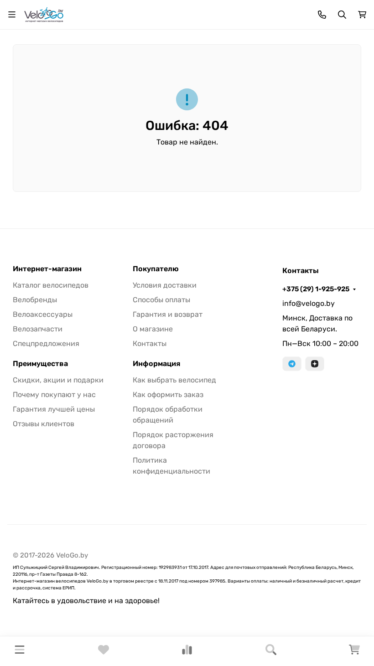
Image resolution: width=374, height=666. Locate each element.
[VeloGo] (44, 14)
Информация (156, 363)
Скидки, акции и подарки (58, 380)
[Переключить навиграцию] (12, 14)
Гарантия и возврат (168, 314)
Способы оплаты (161, 299)
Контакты (149, 343)
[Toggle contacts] (322, 14)
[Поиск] (271, 651)
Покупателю (156, 269)
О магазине (153, 329)
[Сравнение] (187, 652)
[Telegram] (291, 363)
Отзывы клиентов (43, 423)
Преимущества (40, 363)
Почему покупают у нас (54, 394)
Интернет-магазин (47, 269)
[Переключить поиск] (342, 14)
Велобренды (35, 299)
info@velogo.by (308, 303)
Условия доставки (165, 285)
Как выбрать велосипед (174, 380)
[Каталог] (20, 651)
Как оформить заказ (168, 394)
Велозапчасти (37, 329)
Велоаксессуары (43, 314)
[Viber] (314, 363)
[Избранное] (103, 652)
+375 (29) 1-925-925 (315, 289)
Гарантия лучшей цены (54, 409)
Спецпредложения (46, 343)
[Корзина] (354, 652)
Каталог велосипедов (50, 285)
